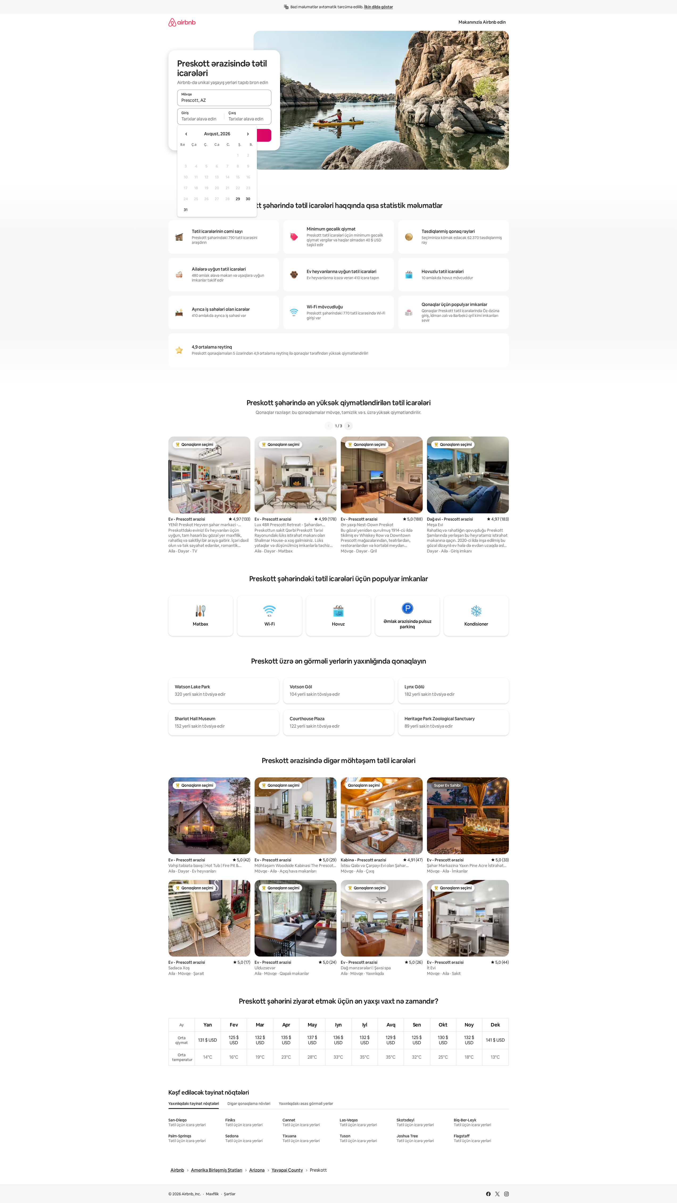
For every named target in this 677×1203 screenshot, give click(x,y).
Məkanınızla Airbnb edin (482, 22)
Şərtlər (229, 1194)
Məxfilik (212, 1194)
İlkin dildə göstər (378, 7)
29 (238, 198)
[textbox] (200, 119)
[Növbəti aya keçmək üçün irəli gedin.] (247, 134)
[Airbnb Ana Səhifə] (182, 22)
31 (186, 209)
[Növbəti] (348, 426)
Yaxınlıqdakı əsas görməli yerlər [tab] (306, 1103)
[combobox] (224, 100)
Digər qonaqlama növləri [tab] (248, 1103)
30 (248, 198)
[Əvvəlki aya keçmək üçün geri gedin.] (186, 134)
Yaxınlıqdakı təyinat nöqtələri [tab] (193, 1103)
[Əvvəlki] (329, 426)
